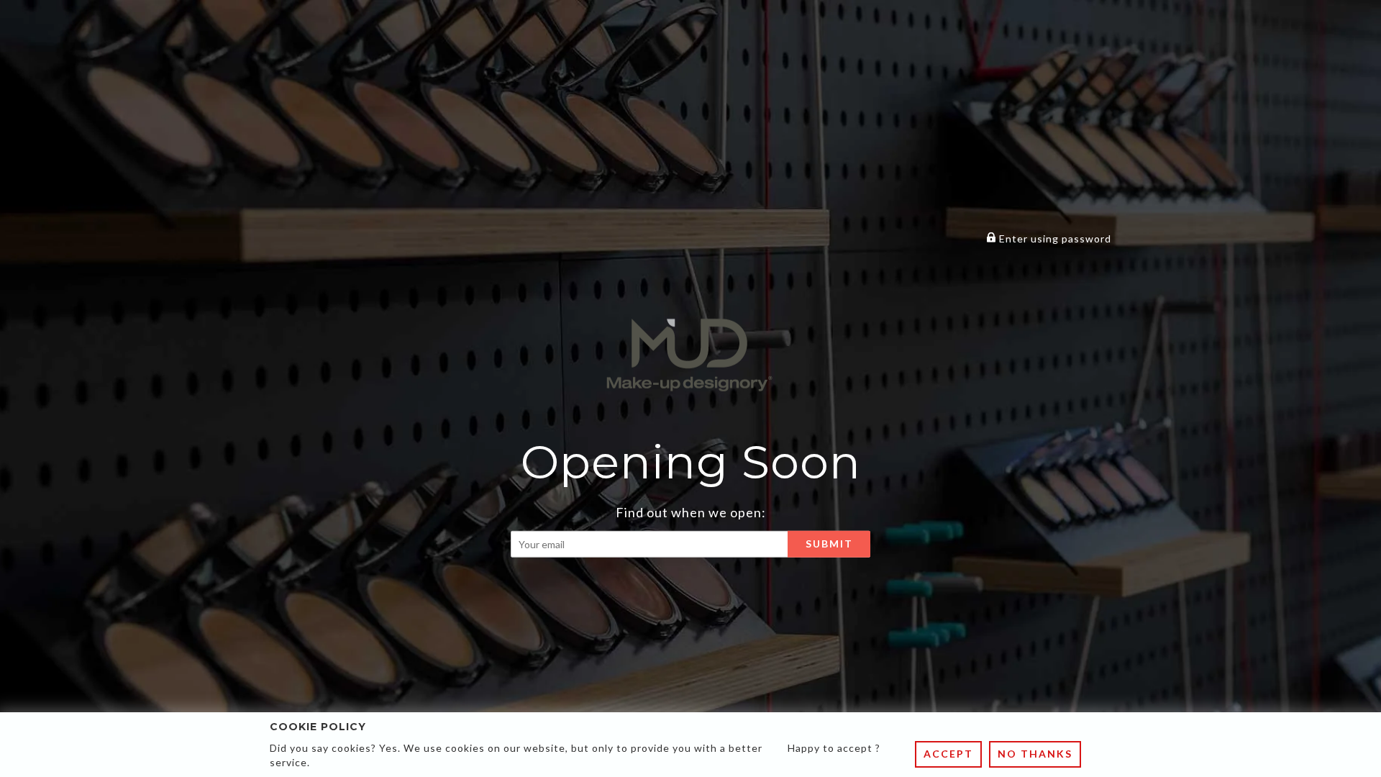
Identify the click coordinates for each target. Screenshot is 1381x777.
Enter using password (1053, 238)
